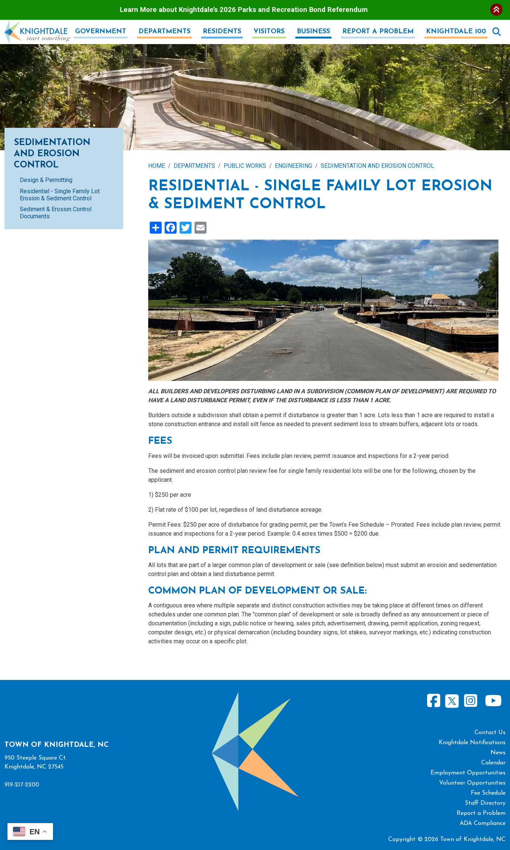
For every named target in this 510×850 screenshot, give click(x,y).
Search (497, 31)
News (498, 753)
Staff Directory (485, 803)
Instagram (470, 701)
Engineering (293, 165)
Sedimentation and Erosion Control (377, 165)
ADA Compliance (483, 823)
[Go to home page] (37, 24)
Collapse (496, 9)
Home (156, 165)
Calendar (493, 763)
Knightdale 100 (456, 31)
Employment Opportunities (468, 773)
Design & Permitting (46, 180)
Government (100, 31)
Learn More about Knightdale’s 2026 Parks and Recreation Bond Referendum (244, 9)
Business (313, 31)
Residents (222, 31)
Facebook (433, 701)
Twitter (452, 700)
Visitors (269, 31)
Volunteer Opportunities (472, 783)
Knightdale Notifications (472, 743)
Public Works (245, 165)
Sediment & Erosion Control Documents (55, 213)
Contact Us (490, 733)
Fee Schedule (488, 793)
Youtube (493, 701)
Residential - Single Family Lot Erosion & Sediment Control (60, 195)
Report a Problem (378, 31)
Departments (164, 31)
